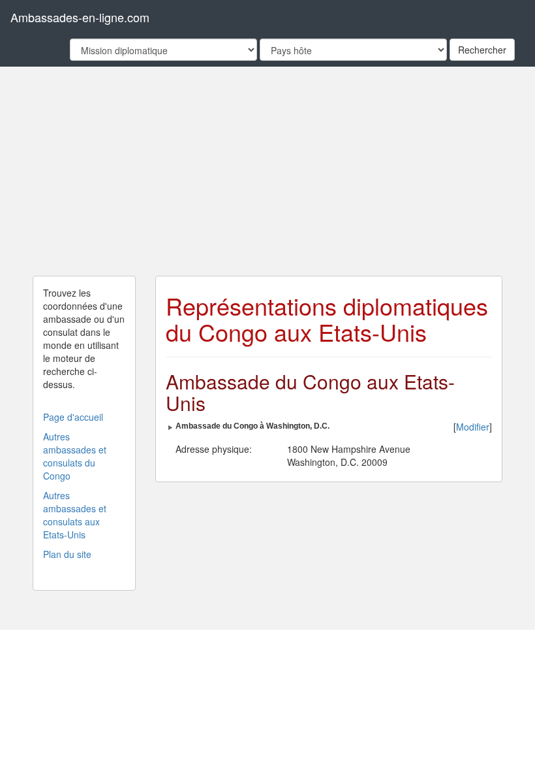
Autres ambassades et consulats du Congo (74, 456)
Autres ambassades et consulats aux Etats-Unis (74, 515)
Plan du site (67, 554)
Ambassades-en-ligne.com (79, 16)
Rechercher (482, 49)
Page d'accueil (73, 416)
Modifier (472, 426)
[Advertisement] (267, 171)
